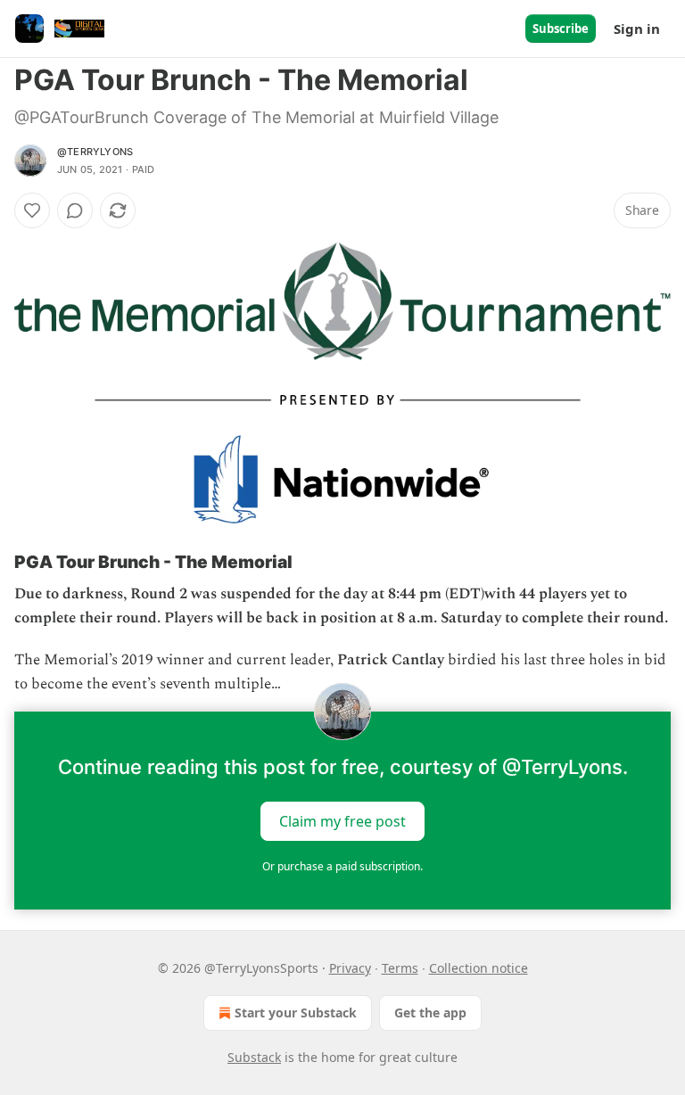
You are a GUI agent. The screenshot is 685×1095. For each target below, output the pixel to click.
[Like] (32, 210)
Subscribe (560, 29)
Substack (254, 1057)
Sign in (637, 28)
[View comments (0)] (75, 210)
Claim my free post (342, 820)
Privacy (350, 967)
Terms (400, 967)
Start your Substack (296, 1012)
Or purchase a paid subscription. (342, 866)
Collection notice (478, 967)
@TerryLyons (95, 151)
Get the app (430, 1012)
